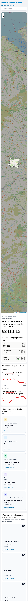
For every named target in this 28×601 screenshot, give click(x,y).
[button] (3, 14)
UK (3, 316)
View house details (10, 549)
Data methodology (11, 5)
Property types (9, 467)
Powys (14, 316)
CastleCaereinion (7, 318)
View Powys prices (10, 507)
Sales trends (8, 449)
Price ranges (8, 487)
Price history (8, 430)
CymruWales (8, 316)
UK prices (3, 5)
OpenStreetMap (23, 312)
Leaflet (16, 312)
